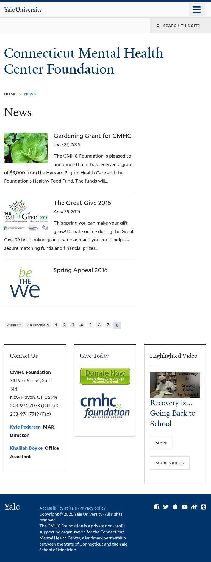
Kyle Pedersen (25, 427)
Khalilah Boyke (26, 448)
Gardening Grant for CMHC (92, 135)
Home (10, 93)
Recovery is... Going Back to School (172, 413)
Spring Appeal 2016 (81, 270)
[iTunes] (175, 507)
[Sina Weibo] (194, 507)
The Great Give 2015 (82, 202)
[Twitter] (166, 507)
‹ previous (38, 325)
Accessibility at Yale (58, 508)
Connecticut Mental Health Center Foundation (83, 61)
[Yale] (12, 507)
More (162, 443)
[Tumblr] (203, 507)
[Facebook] (156, 507)
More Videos (170, 462)
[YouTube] (184, 507)
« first (14, 325)
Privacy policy (92, 508)
